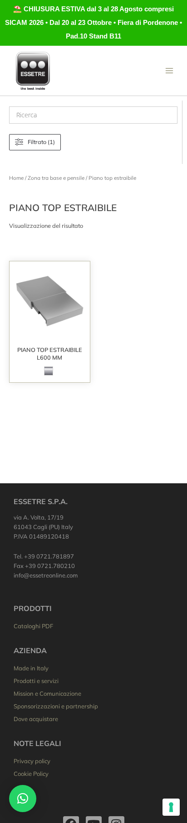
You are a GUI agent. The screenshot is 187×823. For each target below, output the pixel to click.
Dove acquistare (36, 718)
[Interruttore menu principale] (169, 70)
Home (16, 177)
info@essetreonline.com (46, 575)
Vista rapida (49, 334)
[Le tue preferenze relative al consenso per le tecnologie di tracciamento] (171, 807)
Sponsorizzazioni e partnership (56, 706)
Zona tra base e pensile (56, 177)
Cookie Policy (31, 773)
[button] (22, 798)
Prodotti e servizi (36, 680)
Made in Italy (31, 668)
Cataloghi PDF (33, 626)
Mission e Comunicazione (47, 693)
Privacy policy (32, 761)
